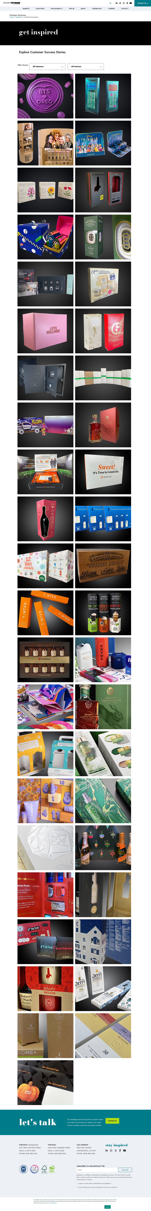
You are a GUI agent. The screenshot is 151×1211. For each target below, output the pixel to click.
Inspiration (18, 17)
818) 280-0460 (89, 1153)
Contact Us (141, 3)
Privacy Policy (53, 1203)
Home (12, 17)
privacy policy (91, 1187)
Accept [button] (107, 1207)
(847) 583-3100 (31, 1153)
